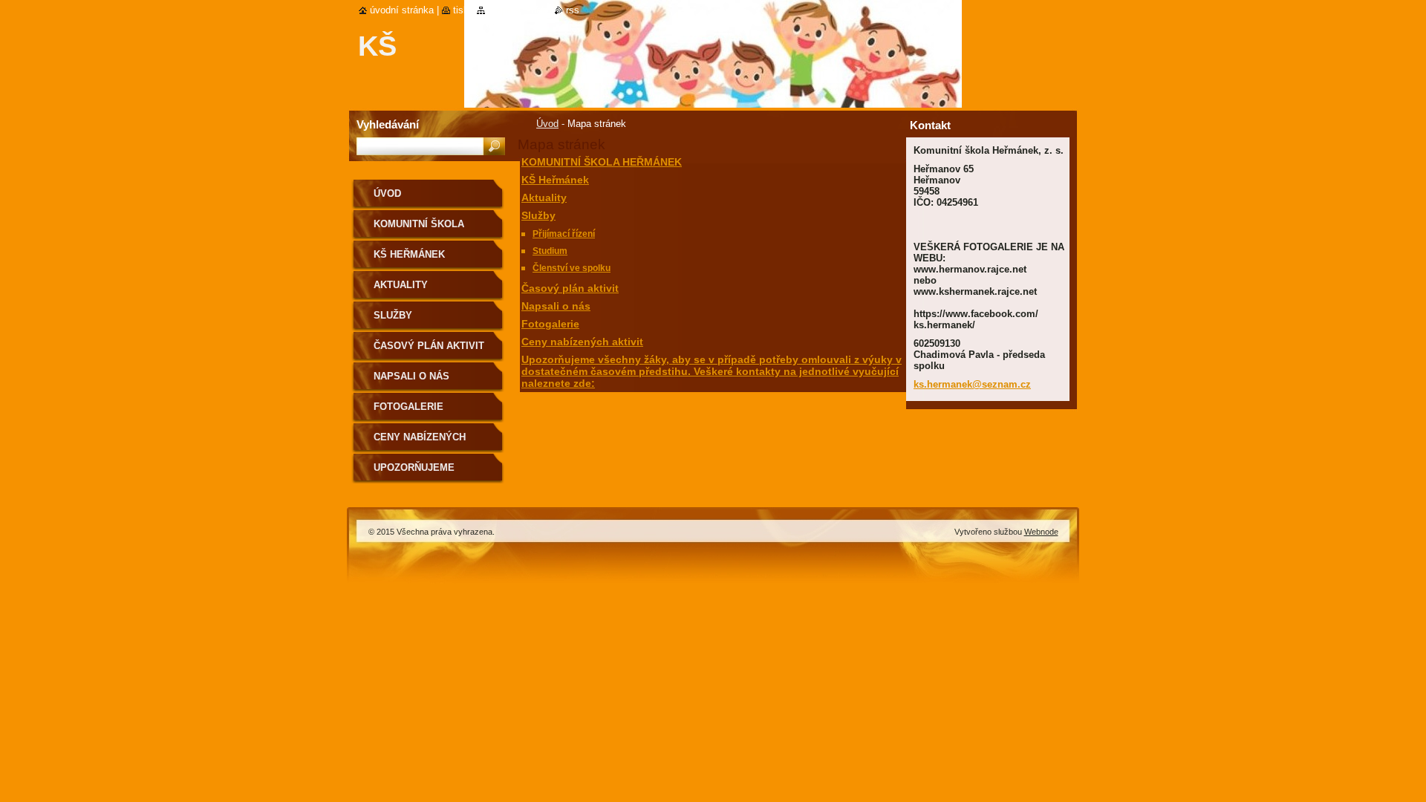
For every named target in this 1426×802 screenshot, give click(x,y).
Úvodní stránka (402, 10)
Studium (550, 251)
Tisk (461, 10)
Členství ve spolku (572, 268)
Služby (538, 215)
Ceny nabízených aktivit (582, 342)
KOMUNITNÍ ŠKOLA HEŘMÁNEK (601, 162)
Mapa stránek (517, 10)
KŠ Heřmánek (555, 180)
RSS (572, 10)
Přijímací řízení (564, 233)
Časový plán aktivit (570, 288)
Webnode (1041, 531)
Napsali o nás (555, 306)
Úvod (547, 123)
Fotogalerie (550, 324)
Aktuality (544, 197)
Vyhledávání (387, 124)
